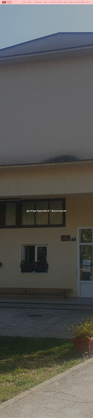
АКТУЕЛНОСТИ (71, 2)
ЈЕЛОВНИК (65, 2)
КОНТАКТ (87, 2)
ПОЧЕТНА (24, 2)
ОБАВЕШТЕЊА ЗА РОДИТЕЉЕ (80, 2)
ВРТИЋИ (45, 2)
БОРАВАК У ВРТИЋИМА (37, 2)
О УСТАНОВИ (29, 2)
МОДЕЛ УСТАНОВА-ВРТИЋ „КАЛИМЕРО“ (55, 2)
